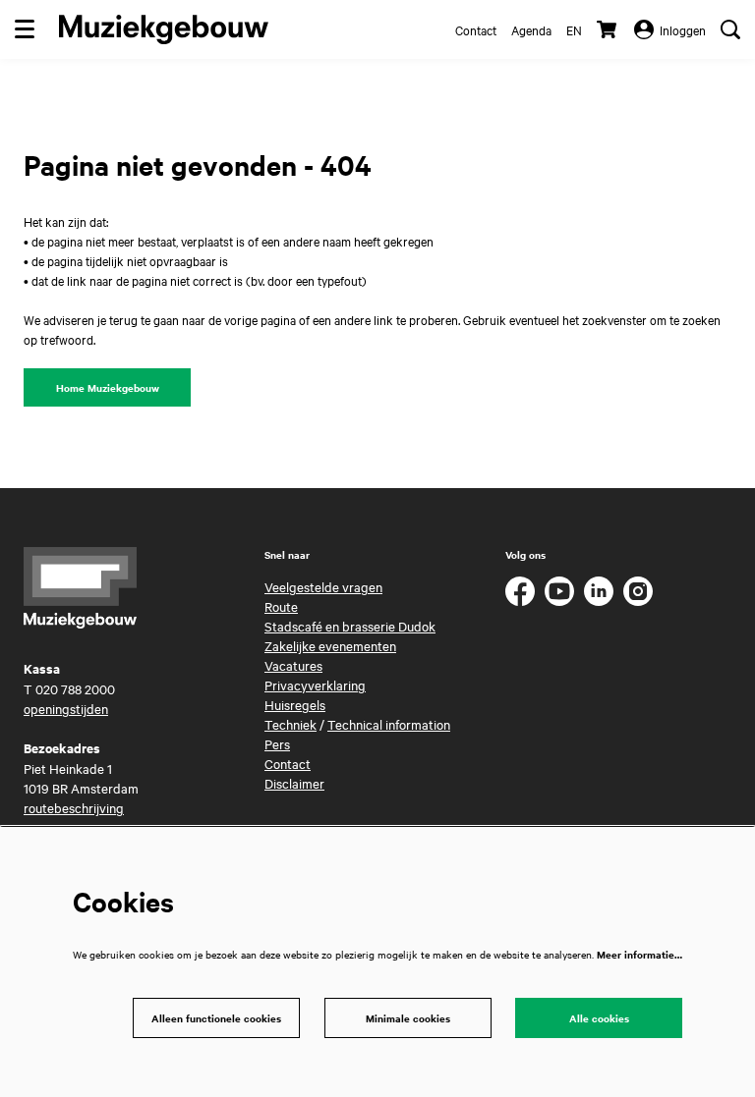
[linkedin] (598, 591)
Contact (475, 29)
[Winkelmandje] (608, 29)
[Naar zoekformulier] (730, 29)
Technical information (388, 724)
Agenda (531, 29)
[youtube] (559, 591)
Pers (277, 743)
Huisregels (294, 704)
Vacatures (293, 665)
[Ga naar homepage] (163, 29)
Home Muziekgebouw (107, 387)
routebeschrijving (74, 807)
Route (281, 606)
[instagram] (638, 591)
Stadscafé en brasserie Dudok (350, 625)
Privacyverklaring (315, 684)
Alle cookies (599, 1018)
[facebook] (520, 591)
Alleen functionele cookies (216, 1018)
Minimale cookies (408, 1018)
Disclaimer (294, 783)
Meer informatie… (639, 954)
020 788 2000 (75, 688)
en (574, 29)
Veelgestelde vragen (323, 586)
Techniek (290, 724)
